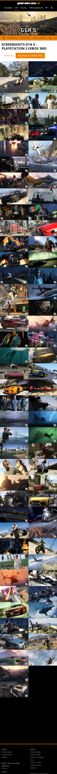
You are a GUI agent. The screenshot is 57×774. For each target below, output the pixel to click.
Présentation (12, 38)
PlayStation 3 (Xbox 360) (30, 55)
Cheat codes (25, 38)
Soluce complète (39, 38)
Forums (23, 7)
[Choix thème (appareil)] (47, 7)
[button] (52, 7)
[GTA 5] (4, 37)
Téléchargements (36, 7)
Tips (50, 38)
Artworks (8, 55)
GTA (16, 7)
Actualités (8, 7)
